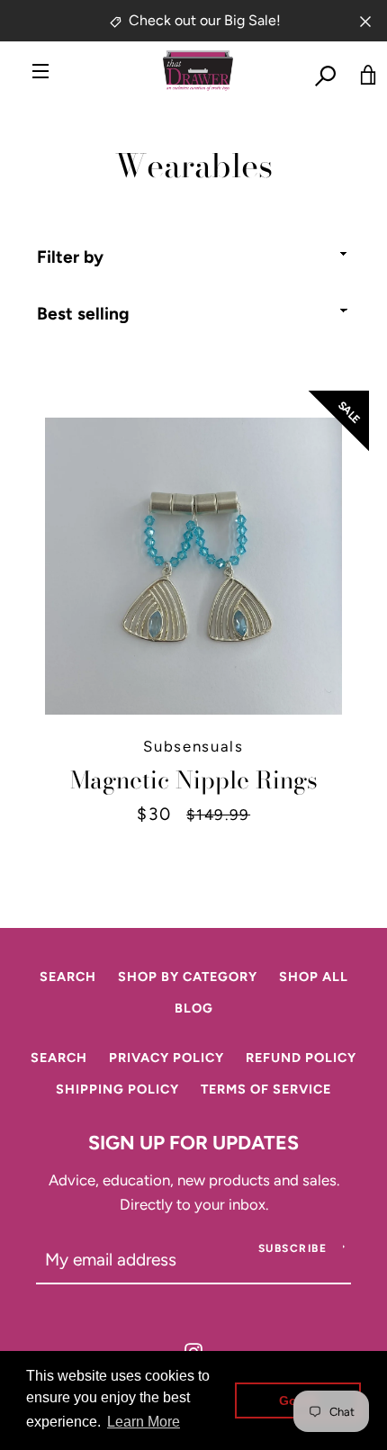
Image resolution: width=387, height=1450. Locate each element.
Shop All (313, 976)
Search (68, 976)
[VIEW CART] (360, 71)
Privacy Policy (166, 1057)
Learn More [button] (143, 1421)
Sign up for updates (193, 1142)
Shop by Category (187, 976)
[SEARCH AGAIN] (319, 71)
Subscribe (293, 1248)
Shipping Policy (117, 1089)
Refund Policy (301, 1057)
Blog (194, 1008)
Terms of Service (266, 1089)
